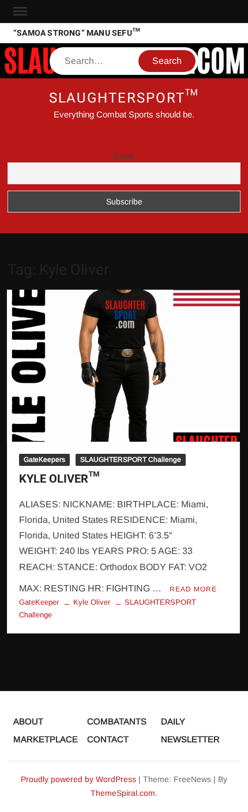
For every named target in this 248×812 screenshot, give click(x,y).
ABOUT (28, 721)
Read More (193, 589)
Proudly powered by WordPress (78, 779)
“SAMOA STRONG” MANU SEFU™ (76, 33)
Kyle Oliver (91, 602)
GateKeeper (39, 602)
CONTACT (108, 739)
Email (124, 156)
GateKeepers (44, 460)
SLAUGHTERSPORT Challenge (130, 460)
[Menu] (19, 11)
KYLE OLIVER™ (59, 478)
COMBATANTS (116, 721)
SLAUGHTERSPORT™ (124, 98)
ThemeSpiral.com (123, 793)
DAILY (173, 721)
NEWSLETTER (190, 739)
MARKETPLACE (45, 739)
